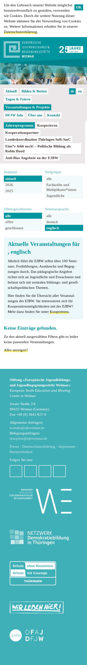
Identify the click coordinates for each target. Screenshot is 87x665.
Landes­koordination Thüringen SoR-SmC (38, 139)
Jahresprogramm (19, 125)
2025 (9, 191)
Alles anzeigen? (16, 350)
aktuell (10, 179)
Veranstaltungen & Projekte (27, 107)
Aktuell (11, 91)
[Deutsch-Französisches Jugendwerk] (32, 635)
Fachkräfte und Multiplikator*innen (61, 187)
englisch (52, 228)
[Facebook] (16, 471)
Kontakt (53, 115)
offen (9, 222)
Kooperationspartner (22, 133)
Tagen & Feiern (17, 99)
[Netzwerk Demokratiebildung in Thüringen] (39, 537)
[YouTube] (45, 471)
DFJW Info (14, 115)
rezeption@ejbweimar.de (28, 438)
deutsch (52, 222)
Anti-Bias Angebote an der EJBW (31, 158)
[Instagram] (30, 471)
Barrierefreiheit (21, 452)
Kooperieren (47, 125)
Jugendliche (55, 196)
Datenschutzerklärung (20, 32)
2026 (9, 185)
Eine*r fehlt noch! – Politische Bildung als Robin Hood (38, 148)
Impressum (66, 446)
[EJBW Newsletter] (59, 471)
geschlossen (14, 228)
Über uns (35, 115)
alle (49, 179)
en (80, 91)
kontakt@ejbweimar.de (27, 428)
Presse (14, 446)
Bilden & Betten (34, 91)
